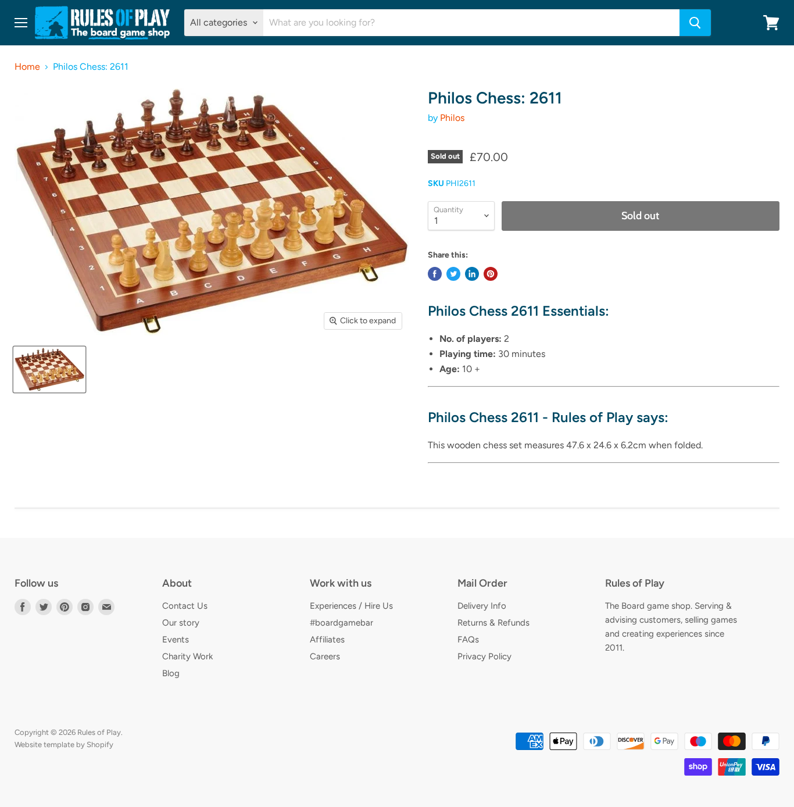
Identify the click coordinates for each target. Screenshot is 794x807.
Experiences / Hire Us (351, 606)
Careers (325, 656)
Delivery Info (481, 606)
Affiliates (327, 639)
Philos (452, 117)
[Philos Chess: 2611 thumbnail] (49, 369)
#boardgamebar (341, 622)
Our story (180, 622)
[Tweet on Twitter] (453, 274)
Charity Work (187, 656)
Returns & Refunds (493, 622)
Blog (171, 673)
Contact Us (185, 606)
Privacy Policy (484, 656)
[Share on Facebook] (435, 274)
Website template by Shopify (64, 744)
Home (27, 67)
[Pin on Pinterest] (491, 274)
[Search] (695, 22)
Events (175, 639)
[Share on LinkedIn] (472, 274)
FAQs (468, 639)
